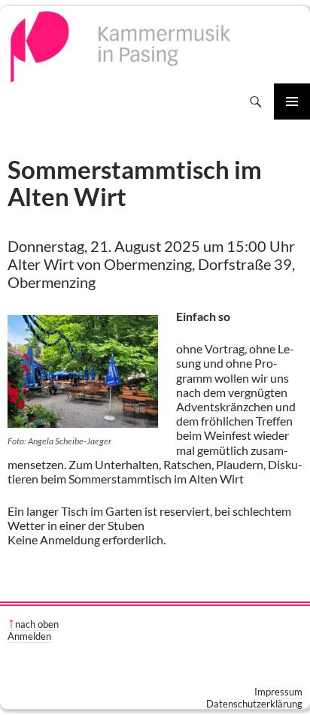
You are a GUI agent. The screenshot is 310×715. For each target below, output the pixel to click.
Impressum (278, 692)
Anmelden (29, 636)
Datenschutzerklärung (254, 704)
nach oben (37, 624)
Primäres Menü (292, 101)
